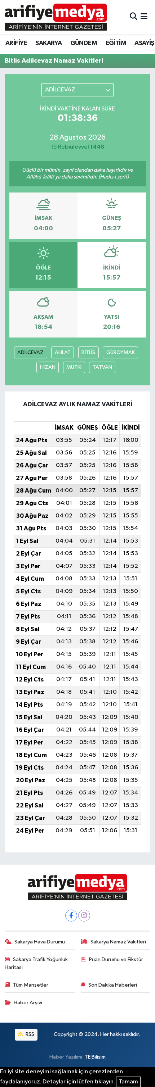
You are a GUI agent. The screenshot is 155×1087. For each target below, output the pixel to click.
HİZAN (48, 367)
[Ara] (133, 17)
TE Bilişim (95, 1057)
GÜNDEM (83, 43)
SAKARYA (48, 43)
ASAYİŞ (144, 43)
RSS (29, 1034)
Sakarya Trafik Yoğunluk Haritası (36, 963)
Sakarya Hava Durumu (39, 942)
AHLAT (63, 352)
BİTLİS (88, 352)
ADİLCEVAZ (30, 352)
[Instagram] (84, 915)
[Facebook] (71, 915)
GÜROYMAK (120, 352)
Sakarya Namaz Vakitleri (118, 942)
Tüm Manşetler (30, 985)
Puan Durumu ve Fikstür (116, 959)
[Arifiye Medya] (56, 16)
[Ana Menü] (144, 17)
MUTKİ (73, 367)
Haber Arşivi (28, 1002)
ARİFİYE (16, 43)
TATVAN (102, 367)
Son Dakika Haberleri (112, 985)
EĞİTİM (116, 43)
